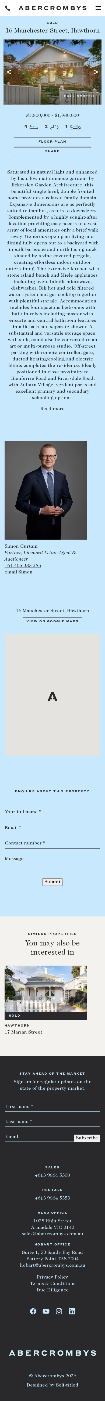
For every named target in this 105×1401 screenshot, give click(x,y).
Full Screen (79, 96)
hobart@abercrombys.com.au (52, 1265)
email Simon (19, 572)
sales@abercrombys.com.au (52, 1234)
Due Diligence (53, 1290)
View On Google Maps (52, 621)
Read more (52, 409)
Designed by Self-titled (52, 1385)
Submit (52, 882)
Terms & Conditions (52, 1283)
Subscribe (87, 1138)
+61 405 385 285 (23, 566)
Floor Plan (52, 141)
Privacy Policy (52, 1277)
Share (52, 151)
